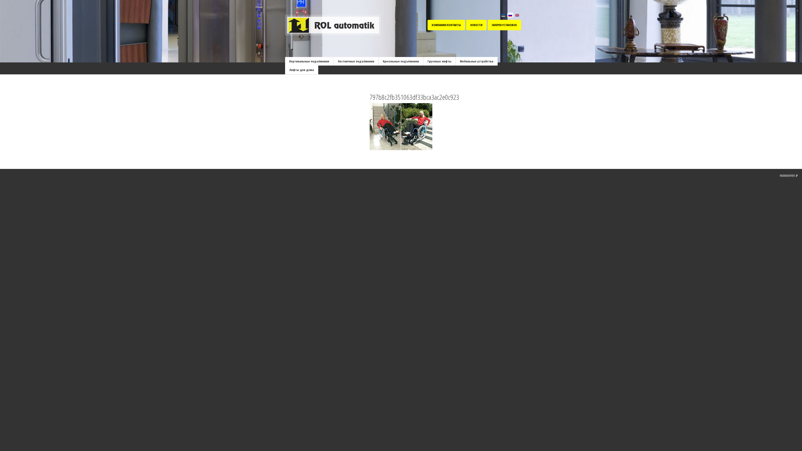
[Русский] (510, 15)
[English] (517, 15)
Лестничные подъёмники (356, 61)
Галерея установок (504, 25)
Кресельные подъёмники (401, 61)
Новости (476, 25)
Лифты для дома (301, 70)
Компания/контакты (446, 25)
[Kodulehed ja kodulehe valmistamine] (789, 175)
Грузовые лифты (439, 61)
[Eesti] (503, 15)
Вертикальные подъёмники (309, 61)
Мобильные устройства (476, 61)
